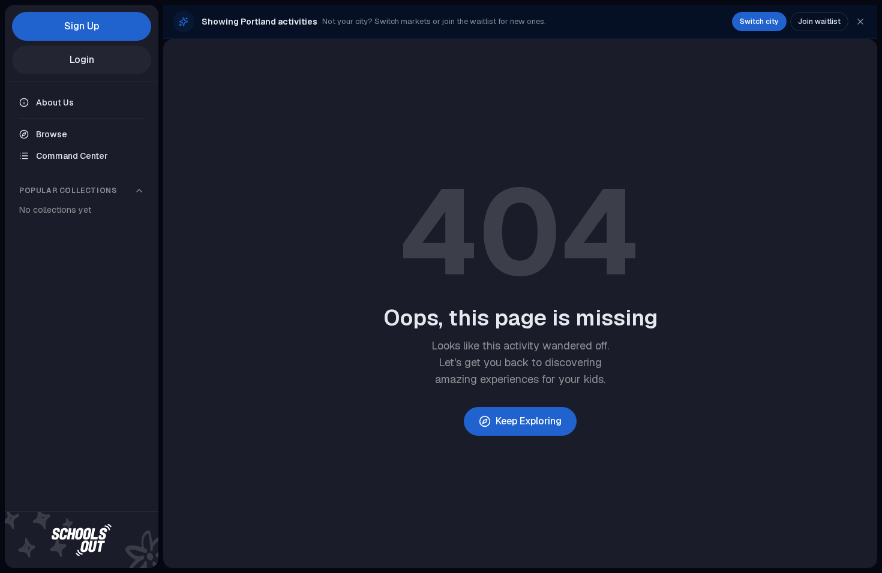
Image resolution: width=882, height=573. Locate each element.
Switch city (759, 21)
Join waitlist (819, 21)
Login (82, 59)
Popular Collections (67, 190)
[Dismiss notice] (860, 21)
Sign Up (81, 26)
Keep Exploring (529, 421)
